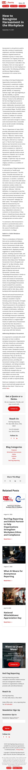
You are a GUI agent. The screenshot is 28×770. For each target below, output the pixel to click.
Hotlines (14, 456)
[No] (26, 763)
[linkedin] (17, 438)
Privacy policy (17, 768)
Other (14, 458)
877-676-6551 (9, 704)
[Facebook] (5, 481)
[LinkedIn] (15, 481)
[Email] (20, 481)
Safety (14, 454)
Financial (14, 450)
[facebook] (11, 438)
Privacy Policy (19, 749)
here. (7, 388)
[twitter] (14, 438)
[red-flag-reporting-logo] (8, 2)
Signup (7, 728)
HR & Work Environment (14, 452)
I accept (9, 768)
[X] (10, 481)
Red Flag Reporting (14, 460)
